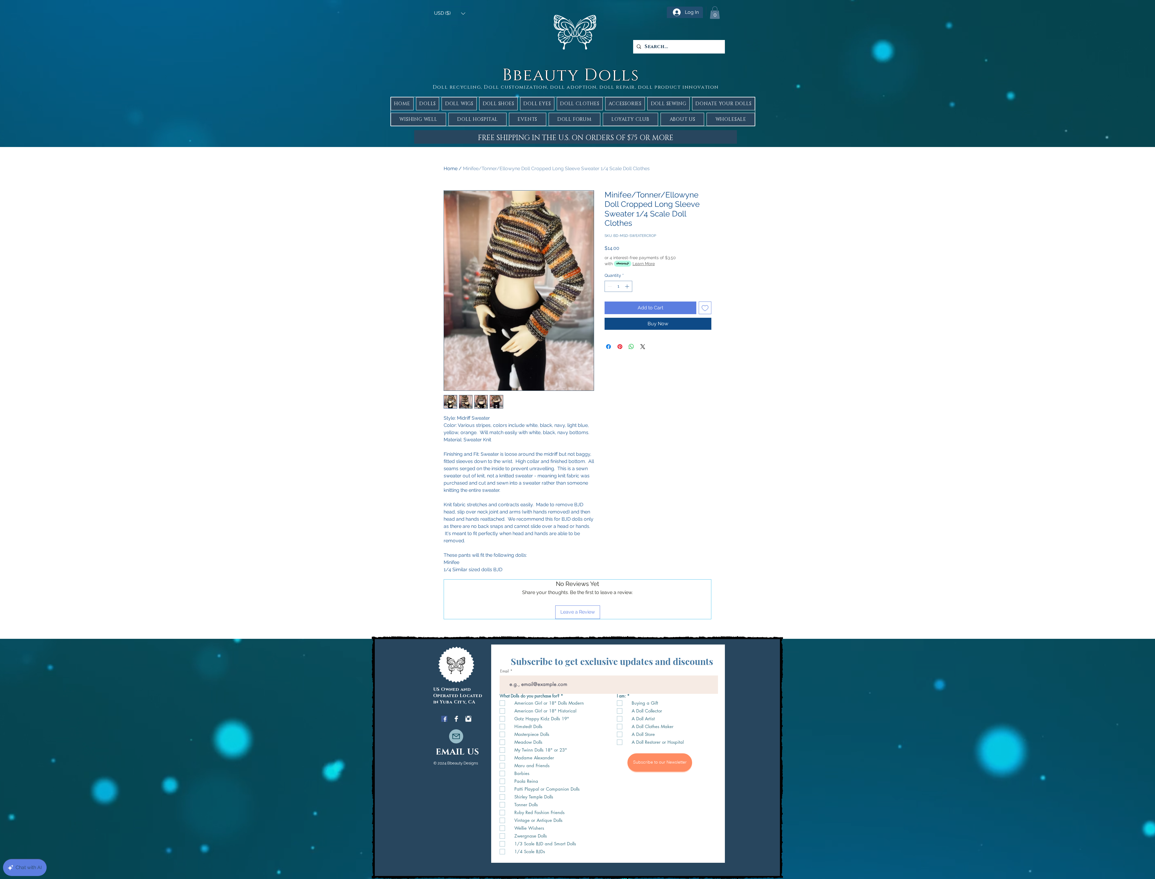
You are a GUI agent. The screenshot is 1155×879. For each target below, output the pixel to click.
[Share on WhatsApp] (631, 346)
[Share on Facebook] (608, 346)
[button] (449, 13)
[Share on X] (642, 346)
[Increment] (627, 286)
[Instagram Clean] (468, 719)
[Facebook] (444, 719)
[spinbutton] (618, 286)
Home (450, 168)
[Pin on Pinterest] (620, 346)
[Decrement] (609, 286)
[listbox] (449, 13)
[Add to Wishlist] (705, 308)
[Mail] (456, 736)
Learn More (644, 263)
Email (504, 671)
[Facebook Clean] (456, 719)
